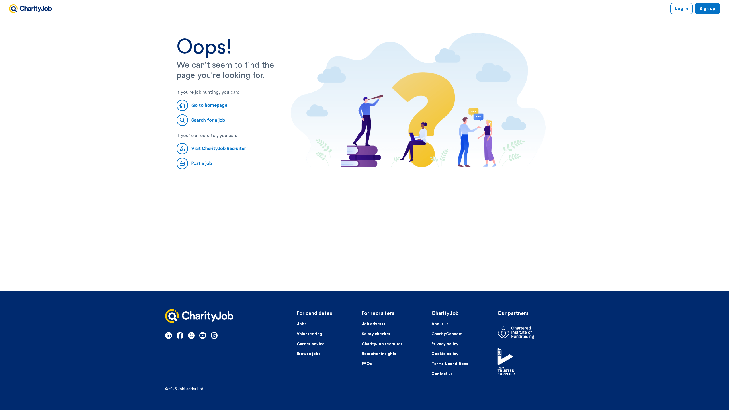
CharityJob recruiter (382, 344)
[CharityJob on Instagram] (214, 335)
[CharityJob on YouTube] (202, 335)
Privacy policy (444, 344)
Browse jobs (308, 354)
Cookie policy (444, 354)
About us (440, 324)
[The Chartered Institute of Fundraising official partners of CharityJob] (530, 332)
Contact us (441, 374)
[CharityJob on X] (191, 335)
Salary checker (376, 334)
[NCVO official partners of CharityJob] (530, 361)
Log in (681, 8)
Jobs (301, 324)
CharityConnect (447, 334)
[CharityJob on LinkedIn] (168, 335)
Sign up (707, 8)
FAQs (367, 364)
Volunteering (309, 334)
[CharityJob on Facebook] (180, 335)
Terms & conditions (449, 364)
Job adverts (373, 324)
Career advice (311, 344)
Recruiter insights (379, 354)
